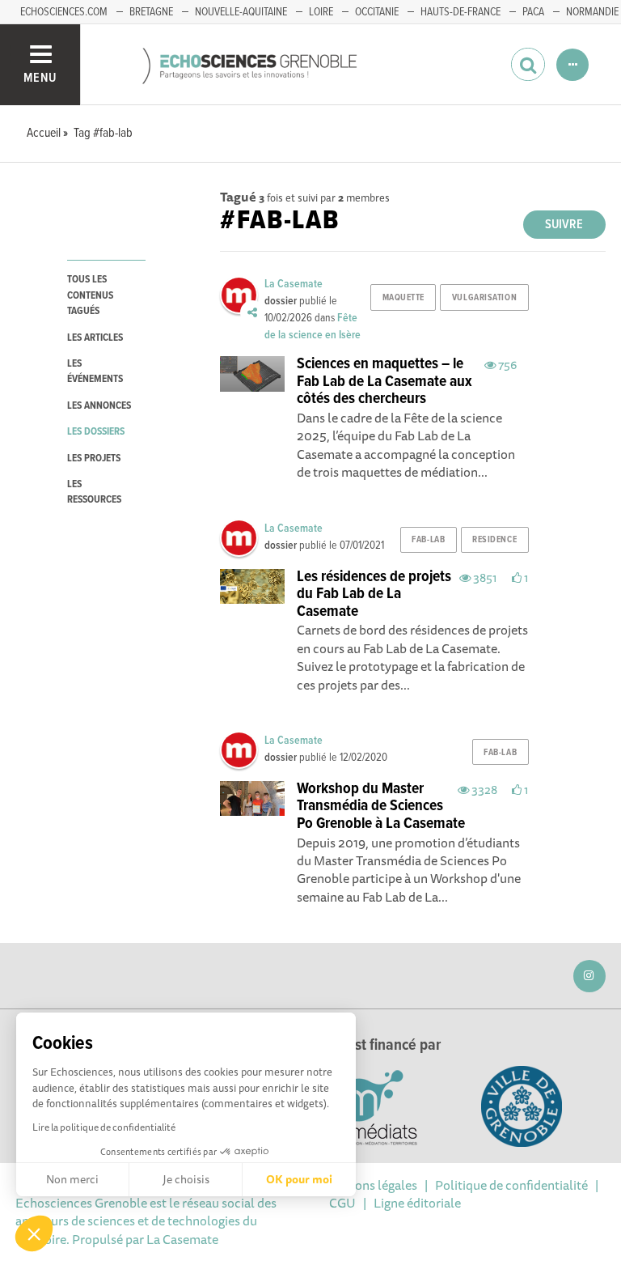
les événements (95, 371)
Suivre (564, 224)
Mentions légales (369, 1184)
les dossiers (96, 432)
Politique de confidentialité (511, 1184)
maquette (403, 298)
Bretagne (151, 12)
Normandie (592, 12)
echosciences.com (64, 12)
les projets (93, 458)
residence (494, 540)
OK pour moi (299, 1179)
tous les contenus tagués (90, 295)
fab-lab (428, 540)
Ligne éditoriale (417, 1202)
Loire (321, 12)
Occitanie (377, 12)
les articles (95, 338)
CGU (342, 1202)
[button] (34, 1233)
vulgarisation (484, 298)
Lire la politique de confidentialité (103, 1127)
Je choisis (186, 1179)
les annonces (99, 406)
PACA (533, 12)
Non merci (72, 1179)
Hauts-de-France (460, 12)
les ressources (94, 492)
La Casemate (293, 284)
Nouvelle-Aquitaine (241, 12)
